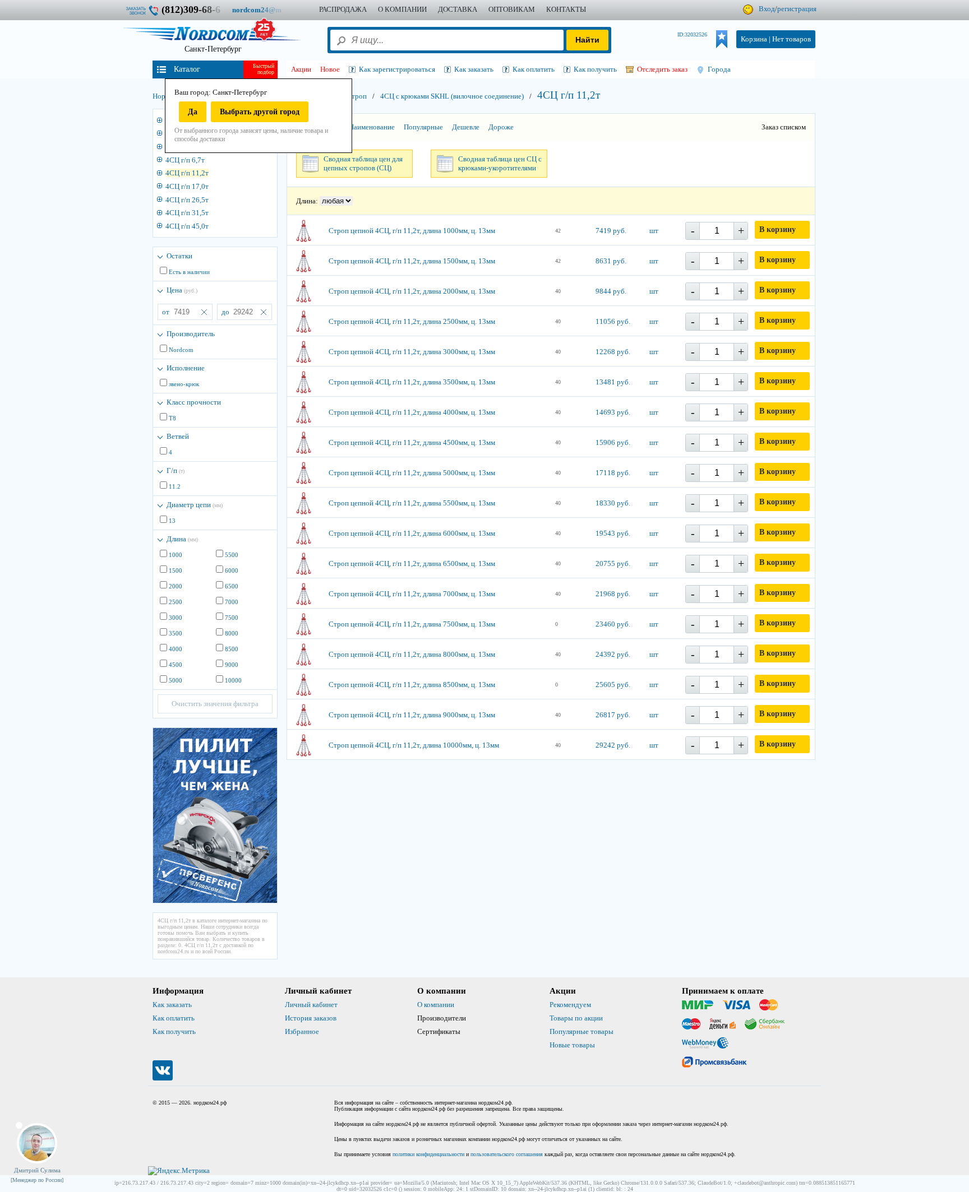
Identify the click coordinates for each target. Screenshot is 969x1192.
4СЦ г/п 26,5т (187, 200)
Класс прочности (194, 402)
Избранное (302, 1031)
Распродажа (343, 9)
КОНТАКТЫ (566, 9)
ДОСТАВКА (457, 9)
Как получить (174, 1031)
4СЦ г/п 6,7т (185, 160)
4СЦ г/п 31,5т (187, 212)
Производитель (191, 334)
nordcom (265, 10)
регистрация (796, 8)
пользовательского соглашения (506, 1154)
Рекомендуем (570, 1004)
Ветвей (178, 436)
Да (192, 112)
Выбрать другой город (259, 112)
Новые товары (572, 1045)
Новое (330, 69)
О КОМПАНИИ (402, 9)
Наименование (372, 127)
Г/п (175, 470)
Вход (767, 8)
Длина (182, 539)
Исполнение (186, 368)
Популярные (423, 127)
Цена (182, 290)
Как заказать (172, 1004)
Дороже (501, 127)
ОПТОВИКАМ (511, 9)
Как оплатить (174, 1018)
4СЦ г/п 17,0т (187, 186)
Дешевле (465, 127)
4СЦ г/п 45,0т (187, 226)
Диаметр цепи (195, 504)
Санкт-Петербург (213, 49)
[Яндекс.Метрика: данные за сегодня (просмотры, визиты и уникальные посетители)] (179, 1170)
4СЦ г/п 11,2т (187, 173)
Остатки (179, 256)
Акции (301, 69)
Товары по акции (576, 1018)
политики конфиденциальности (428, 1154)
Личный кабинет (311, 1004)
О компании (435, 1004)
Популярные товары (581, 1031)
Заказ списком (784, 127)
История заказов (310, 1018)
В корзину (777, 229)
